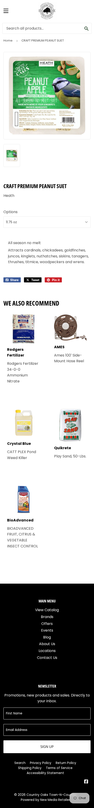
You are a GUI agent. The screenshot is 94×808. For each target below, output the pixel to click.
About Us (47, 643)
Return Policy (66, 763)
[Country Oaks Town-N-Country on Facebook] (86, 782)
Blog (47, 637)
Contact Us (47, 657)
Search (20, 763)
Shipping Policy (30, 768)
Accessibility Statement (45, 773)
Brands (47, 616)
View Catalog (47, 610)
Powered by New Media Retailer (45, 799)
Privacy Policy (40, 763)
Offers (47, 623)
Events (47, 630)
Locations (47, 650)
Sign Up (47, 746)
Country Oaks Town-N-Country (51, 794)
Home (8, 40)
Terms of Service (59, 768)
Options (10, 212)
